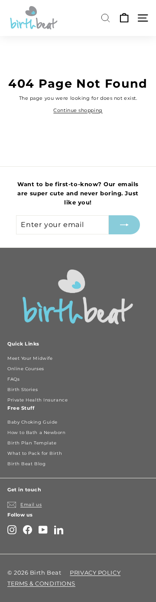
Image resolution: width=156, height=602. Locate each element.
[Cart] (124, 18)
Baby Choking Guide (32, 422)
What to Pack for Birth (34, 453)
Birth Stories (22, 389)
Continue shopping (77, 110)
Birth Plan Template (31, 443)
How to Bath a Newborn (36, 432)
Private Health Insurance (37, 400)
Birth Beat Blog (26, 464)
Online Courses (25, 369)
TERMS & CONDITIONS (41, 583)
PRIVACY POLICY (95, 572)
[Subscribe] (124, 224)
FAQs (13, 379)
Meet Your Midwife (29, 358)
